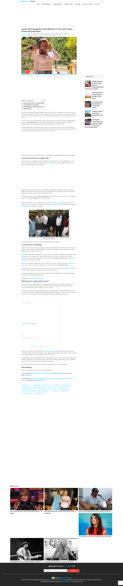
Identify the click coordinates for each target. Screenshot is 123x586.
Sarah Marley (64, 390)
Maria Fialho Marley (64, 388)
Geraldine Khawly (67, 385)
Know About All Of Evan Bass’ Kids (35, 278)
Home (22, 33)
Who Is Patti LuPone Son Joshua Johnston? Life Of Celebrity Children (25, 512)
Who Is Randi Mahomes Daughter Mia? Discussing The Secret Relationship (59, 512)
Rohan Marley (55, 390)
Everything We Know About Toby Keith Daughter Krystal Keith (25, 561)
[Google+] (67, 566)
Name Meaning (27, 108)
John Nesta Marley (26, 388)
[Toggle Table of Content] (42, 101)
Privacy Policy (60, 579)
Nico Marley (33, 390)
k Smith (60, 35)
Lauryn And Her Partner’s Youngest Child (34, 103)
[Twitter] (70, 566)
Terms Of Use (51, 579)
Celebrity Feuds (48, 378)
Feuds (42, 373)
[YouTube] (72, 566)
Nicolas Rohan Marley (44, 390)
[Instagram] (68, 566)
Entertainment (60, 373)
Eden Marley (57, 385)
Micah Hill (67, 268)
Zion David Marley (39, 393)
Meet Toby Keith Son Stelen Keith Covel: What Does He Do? (59, 561)
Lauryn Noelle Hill (51, 388)
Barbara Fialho (26, 385)
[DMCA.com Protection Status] (56, 577)
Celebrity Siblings (57, 378)
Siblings (52, 373)
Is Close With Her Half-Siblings (31, 105)
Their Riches (47, 373)
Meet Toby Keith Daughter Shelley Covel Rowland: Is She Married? (95, 511)
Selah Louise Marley (27, 393)
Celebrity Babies (28, 33)
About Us (62, 577)
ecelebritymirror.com (67, 581)
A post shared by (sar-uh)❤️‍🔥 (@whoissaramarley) (40, 346)
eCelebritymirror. (28, 375)
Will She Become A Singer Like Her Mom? (34, 106)
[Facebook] (65, 566)
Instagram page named (50, 351)
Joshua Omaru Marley (55, 202)
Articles (34, 378)
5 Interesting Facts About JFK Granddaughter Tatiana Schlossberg (95, 536)
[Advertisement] (61, 13)
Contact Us (68, 577)
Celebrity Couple (47, 385)
